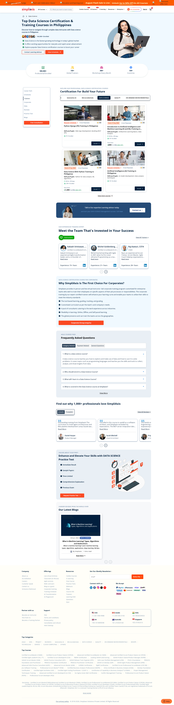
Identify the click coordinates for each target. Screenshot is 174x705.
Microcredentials (87, 98)
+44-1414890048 (98, 623)
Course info (70, 592)
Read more (64, 259)
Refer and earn (49, 584)
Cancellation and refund (52, 623)
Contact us (25, 586)
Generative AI (71, 98)
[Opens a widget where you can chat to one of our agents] (166, 701)
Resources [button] (111, 9)
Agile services (48, 581)
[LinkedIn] (90, 587)
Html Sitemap (48, 625)
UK (96, 620)
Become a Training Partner (31, 620)
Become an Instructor (29, 615)
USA (96, 613)
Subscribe (137, 577)
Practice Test (28, 114)
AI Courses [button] (93, 9)
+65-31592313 (137, 623)
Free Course (70, 581)
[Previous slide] (101, 445)
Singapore (138, 619)
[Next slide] (105, 445)
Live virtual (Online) (50, 576)
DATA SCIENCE (104, 98)
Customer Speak (27, 584)
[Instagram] (97, 587)
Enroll (96, 143)
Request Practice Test (71, 495)
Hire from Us (26, 618)
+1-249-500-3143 (118, 616)
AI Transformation (50, 594)
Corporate (27, 102)
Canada (117, 613)
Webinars (69, 586)
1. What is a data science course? (75, 354)
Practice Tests (71, 584)
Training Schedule (50, 592)
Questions (69, 599)
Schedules (27, 95)
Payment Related (83, 346)
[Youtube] (104, 587)
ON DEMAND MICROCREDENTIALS (137, 98)
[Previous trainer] (101, 271)
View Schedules (53, 52)
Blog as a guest (49, 586)
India (136, 613)
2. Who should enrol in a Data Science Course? (80, 372)
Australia (118, 620)
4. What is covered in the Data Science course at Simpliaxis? (85, 387)
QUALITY (117, 98)
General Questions (97, 346)
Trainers (27, 98)
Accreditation (26, 579)
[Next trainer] (106, 271)
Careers (24, 581)
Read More (62, 429)
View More (104, 393)
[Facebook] (94, 587)
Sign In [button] (145, 9)
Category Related (69, 346)
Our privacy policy (62, 701)
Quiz (67, 602)
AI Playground (48, 597)
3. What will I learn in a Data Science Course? (79, 379)
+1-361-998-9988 (98, 616)
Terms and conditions (51, 618)
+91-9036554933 (138, 616)
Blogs (26, 117)
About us (25, 576)
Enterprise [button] (120, 9)
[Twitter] (101, 587)
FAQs (25, 106)
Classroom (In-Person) (51, 579)
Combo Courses (84, 9)
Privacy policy (48, 620)
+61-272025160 (118, 623)
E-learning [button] (103, 9)
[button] (42, 9)
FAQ (45, 615)
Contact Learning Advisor (33, 52)
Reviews (27, 110)
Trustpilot (69, 412)
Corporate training (50, 589)
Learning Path (71, 597)
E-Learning (70, 579)
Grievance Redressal (29, 589)
